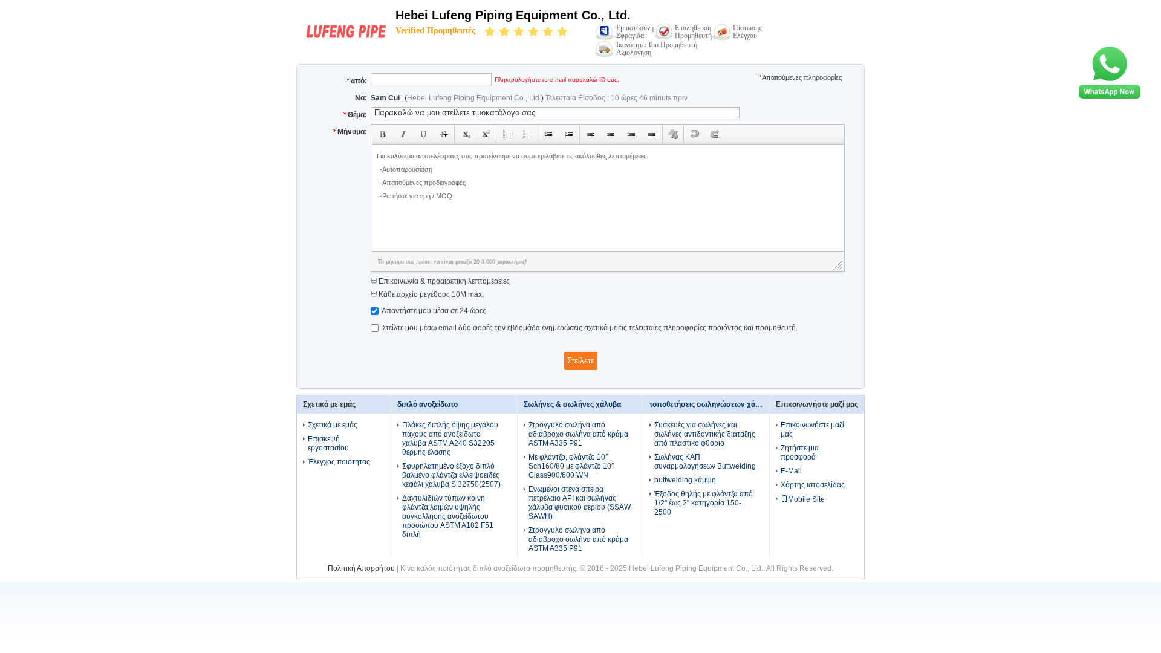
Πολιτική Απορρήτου (361, 568)
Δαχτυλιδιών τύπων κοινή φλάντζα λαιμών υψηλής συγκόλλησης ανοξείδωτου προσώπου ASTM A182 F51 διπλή (447, 516)
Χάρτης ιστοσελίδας (813, 485)
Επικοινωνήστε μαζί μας (812, 429)
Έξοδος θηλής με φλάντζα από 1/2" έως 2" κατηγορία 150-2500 (703, 503)
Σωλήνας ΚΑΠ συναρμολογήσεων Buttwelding (705, 461)
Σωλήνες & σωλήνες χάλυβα (572, 404)
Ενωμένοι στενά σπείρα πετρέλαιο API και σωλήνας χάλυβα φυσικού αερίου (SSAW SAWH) (579, 503)
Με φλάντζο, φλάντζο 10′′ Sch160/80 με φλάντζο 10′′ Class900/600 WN (571, 466)
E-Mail (791, 471)
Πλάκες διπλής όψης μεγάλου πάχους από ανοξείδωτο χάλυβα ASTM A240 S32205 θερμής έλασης (450, 438)
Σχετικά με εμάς (332, 425)
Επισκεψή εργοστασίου (328, 443)
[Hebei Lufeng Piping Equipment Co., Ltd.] (346, 40)
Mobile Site (806, 499)
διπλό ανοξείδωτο (427, 404)
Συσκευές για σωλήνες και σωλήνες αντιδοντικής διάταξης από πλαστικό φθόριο (704, 434)
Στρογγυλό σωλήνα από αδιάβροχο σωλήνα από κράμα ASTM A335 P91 (578, 434)
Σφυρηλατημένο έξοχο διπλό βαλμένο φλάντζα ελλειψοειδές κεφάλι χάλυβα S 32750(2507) (451, 475)
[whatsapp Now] (1109, 98)
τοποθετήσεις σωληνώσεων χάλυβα (710, 404)
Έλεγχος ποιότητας (339, 462)
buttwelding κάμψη (685, 480)
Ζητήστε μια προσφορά (800, 452)
